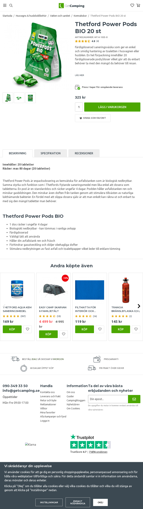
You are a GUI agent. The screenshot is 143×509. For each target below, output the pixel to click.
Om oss (71, 392)
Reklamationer (48, 404)
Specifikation (51, 153)
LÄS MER (79, 75)
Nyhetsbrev (73, 404)
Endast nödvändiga (77, 502)
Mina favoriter (47, 412)
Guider (70, 396)
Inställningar (49, 502)
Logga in (45, 420)
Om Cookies (73, 408)
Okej (100, 502)
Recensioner (84, 153)
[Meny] (5, 5)
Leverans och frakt (50, 396)
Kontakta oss (47, 392)
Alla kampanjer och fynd (53, 416)
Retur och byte (48, 400)
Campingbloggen (76, 400)
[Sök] (11, 5)
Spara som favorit (94, 118)
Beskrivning (17, 153)
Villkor (43, 408)
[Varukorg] (138, 5)
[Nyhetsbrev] (134, 399)
